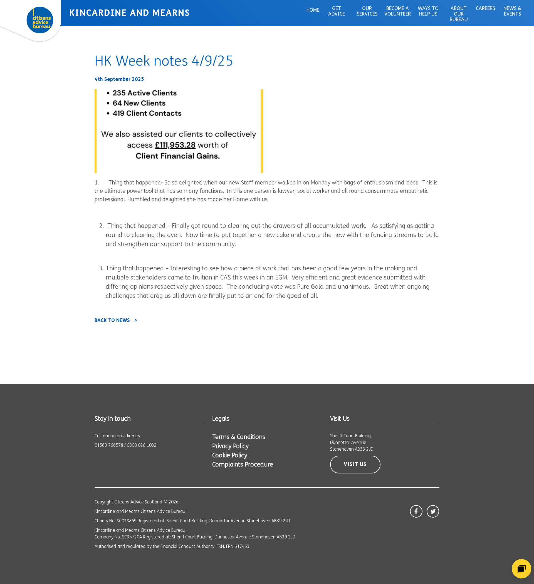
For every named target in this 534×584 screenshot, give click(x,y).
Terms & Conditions (238, 437)
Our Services (367, 11)
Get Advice (336, 11)
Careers (485, 8)
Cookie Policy (229, 456)
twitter (433, 511)
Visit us (355, 464)
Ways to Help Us (428, 11)
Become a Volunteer (397, 11)
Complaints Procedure (242, 465)
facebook (416, 511)
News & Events (512, 11)
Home (312, 10)
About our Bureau (459, 14)
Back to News (112, 320)
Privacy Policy (230, 446)
